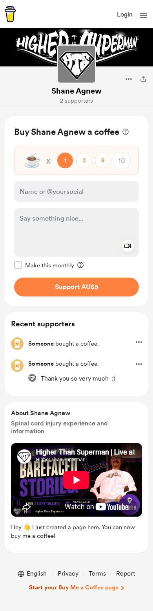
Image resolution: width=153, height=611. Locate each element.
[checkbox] (44, 265)
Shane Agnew (76, 91)
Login (125, 14)
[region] (76, 211)
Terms (97, 573)
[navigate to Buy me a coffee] (10, 14)
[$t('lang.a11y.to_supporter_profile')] (32, 378)
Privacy (68, 573)
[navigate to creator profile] (76, 64)
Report (125, 573)
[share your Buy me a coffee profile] (143, 79)
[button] (143, 15)
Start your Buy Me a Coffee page (73, 587)
